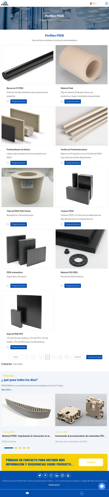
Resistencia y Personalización (20, 215)
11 (54, 357)
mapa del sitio (88, 481)
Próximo (78, 357)
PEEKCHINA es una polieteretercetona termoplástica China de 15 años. (32, 386)
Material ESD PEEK (69, 272)
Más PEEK (6, 390)
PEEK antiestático (15, 272)
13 (67, 357)
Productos (51, 20)
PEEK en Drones (9, 441)
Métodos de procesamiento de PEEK (71, 441)
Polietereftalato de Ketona (18, 149)
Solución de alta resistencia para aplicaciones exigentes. (27, 94)
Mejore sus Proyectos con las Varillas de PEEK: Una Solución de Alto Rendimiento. (81, 156)
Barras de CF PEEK (15, 88)
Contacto (91, 462)
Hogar (42, 20)
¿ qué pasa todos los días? (19, 380)
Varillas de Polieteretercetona (74, 149)
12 (60, 357)
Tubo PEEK (17, 364)
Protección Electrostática (72, 276)
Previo (15, 357)
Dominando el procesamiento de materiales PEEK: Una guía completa (80, 436)
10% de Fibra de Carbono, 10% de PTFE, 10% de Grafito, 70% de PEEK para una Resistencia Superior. (27, 340)
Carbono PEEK (67, 211)
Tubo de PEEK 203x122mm (19, 211)
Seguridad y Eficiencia (16, 276)
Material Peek (67, 88)
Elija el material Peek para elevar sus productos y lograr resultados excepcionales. (81, 94)
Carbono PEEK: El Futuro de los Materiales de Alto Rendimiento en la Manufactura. (81, 217)
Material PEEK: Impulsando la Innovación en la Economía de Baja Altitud (26, 436)
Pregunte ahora (18, 101)
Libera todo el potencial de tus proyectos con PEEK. (26, 156)
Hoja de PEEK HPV (15, 334)
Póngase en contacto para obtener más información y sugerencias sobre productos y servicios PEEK (41, 462)
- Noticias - (8, 375)
